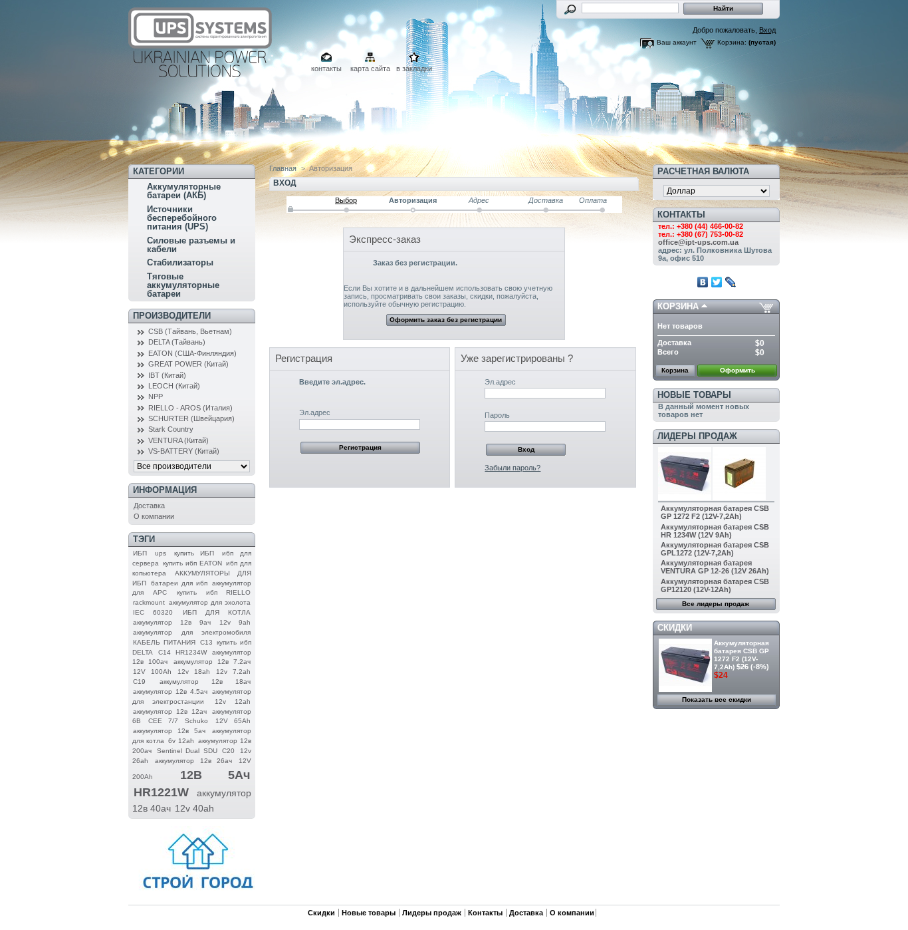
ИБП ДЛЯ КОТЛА (217, 612)
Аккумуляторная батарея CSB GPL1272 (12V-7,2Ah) (715, 549)
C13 (206, 642)
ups (160, 553)
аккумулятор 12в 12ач (170, 711)
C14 (164, 652)
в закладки (414, 69)
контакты (326, 69)
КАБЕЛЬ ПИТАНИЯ (164, 642)
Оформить (737, 370)
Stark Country (170, 429)
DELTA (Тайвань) (176, 342)
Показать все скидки (716, 699)
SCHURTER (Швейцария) (191, 418)
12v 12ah (233, 701)
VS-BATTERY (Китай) (183, 451)
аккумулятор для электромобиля (192, 632)
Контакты (485, 913)
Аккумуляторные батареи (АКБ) (184, 191)
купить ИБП (194, 553)
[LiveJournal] (731, 282)
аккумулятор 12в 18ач (205, 681)
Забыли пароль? (512, 468)
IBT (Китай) (167, 375)
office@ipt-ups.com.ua (698, 242)
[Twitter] (717, 282)
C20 (228, 750)
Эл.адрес (314, 412)
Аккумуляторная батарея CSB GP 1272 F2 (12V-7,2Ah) (715, 512)
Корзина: (731, 42)
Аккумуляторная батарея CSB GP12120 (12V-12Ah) (715, 585)
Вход (767, 30)
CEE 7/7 (163, 720)
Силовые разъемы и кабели (191, 244)
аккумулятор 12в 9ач (172, 622)
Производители (172, 316)
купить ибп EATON (192, 563)
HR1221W (161, 792)
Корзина (678, 306)
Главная (282, 168)
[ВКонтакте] (703, 282)
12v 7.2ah (233, 671)
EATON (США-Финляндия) (192, 353)
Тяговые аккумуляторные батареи (183, 285)
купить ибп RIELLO (214, 592)
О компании (154, 516)
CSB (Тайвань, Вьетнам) (190, 331)
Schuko (196, 720)
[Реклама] (198, 893)
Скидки (674, 628)
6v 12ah (181, 740)
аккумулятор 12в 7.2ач (212, 661)
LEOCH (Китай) (174, 386)
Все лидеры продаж (715, 603)
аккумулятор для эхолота (210, 602)
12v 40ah (194, 808)
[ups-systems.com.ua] (202, 77)
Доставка (149, 506)
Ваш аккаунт (677, 42)
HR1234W (191, 652)
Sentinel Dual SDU (187, 750)
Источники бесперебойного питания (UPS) (182, 218)
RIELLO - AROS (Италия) (190, 408)
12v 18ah (193, 671)
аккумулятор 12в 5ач (169, 730)
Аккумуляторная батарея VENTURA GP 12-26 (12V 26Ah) (715, 567)
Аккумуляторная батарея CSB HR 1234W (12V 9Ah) (715, 531)
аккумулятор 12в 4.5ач (170, 691)
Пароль (497, 415)
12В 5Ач (215, 775)
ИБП (140, 553)
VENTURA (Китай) (178, 440)
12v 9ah (235, 622)
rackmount (149, 602)
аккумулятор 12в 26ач (193, 760)
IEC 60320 (153, 612)
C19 (139, 681)
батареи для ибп (179, 583)
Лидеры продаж (697, 436)
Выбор (346, 200)
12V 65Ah (233, 720)
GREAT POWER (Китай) (188, 364)
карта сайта (370, 69)
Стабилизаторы (180, 262)
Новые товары (694, 395)
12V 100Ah (152, 671)
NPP (155, 396)
